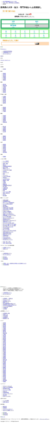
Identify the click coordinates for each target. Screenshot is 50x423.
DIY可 (4, 194)
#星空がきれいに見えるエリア (9, 220)
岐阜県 (4, 109)
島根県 (4, 129)
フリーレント (6, 162)
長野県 (4, 97)
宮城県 (4, 77)
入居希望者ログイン (7, 52)
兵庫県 (4, 117)
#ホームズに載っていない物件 (9, 224)
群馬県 (4, 92)
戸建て (4, 181)
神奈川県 (5, 85)
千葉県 (4, 86)
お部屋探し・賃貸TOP (8, 298)
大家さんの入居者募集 (8, 387)
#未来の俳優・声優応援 (8, 209)
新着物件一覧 (6, 318)
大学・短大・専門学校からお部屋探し (11, 2)
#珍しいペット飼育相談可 (8, 202)
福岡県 (4, 144)
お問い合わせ (6, 402)
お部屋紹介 (5, 317)
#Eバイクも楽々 (6, 229)
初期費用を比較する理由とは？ (10, 304)
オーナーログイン (7, 53)
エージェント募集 (7, 389)
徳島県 (4, 140)
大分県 (4, 149)
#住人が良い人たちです (8, 226)
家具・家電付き (6, 193)
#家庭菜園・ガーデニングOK (9, 215)
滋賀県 (4, 119)
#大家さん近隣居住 (7, 211)
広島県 (4, 127)
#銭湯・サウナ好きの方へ (8, 214)
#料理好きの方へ (6, 219)
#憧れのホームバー (7, 234)
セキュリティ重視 (7, 191)
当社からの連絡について (8, 410)
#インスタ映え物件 (7, 216)
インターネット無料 (7, 170)
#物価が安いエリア (7, 221)
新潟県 (4, 100)
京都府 (4, 118)
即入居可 (5, 186)
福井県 (4, 102)
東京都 (4, 84)
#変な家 (4, 205)
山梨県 (4, 96)
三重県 (4, 111)
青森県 (4, 73)
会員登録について (7, 301)
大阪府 (4, 115)
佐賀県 (4, 145)
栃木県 (4, 90)
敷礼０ (4, 164)
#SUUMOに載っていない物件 (9, 225)
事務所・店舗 (6, 180)
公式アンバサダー (7, 396)
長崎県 (4, 147)
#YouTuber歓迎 (6, 228)
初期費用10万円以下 (7, 185)
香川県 (4, 137)
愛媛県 (4, 136)
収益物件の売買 (6, 388)
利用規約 (5, 407)
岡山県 (4, 126)
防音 (4, 190)
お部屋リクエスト (7, 247)
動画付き (5, 184)
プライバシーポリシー (8, 409)
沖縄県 (4, 156)
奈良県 (4, 120)
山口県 (4, 131)
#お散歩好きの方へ (7, 238)
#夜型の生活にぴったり (8, 231)
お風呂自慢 (5, 187)
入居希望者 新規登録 (7, 51)
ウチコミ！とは (6, 299)
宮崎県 (4, 150)
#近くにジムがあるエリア (8, 217)
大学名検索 (5, 315)
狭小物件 (5, 195)
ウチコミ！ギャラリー (8, 393)
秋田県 (4, 76)
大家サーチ (5, 248)
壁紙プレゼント (6, 168)
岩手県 (4, 74)
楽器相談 (5, 189)
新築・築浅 (5, 163)
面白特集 (5, 394)
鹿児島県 (5, 152)
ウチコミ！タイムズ (7, 386)
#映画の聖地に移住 (7, 233)
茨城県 (4, 89)
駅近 (4, 173)
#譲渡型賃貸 (5, 235)
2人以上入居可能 (6, 176)
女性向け (5, 171)
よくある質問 (6, 400)
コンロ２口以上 (6, 179)
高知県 (4, 138)
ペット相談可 (6, 161)
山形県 (4, 78)
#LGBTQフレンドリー (8, 239)
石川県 (4, 99)
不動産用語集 (6, 392)
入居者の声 (5, 307)
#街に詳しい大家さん (7, 212)
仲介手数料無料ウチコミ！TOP (10, 1)
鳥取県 (4, 130)
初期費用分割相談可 (7, 166)
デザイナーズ (6, 172)
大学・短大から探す (7, 243)
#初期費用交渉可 (6, 201)
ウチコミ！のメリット (5, 60)
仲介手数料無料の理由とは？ (9, 303)
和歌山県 (5, 122)
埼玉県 (4, 88)
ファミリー (5, 175)
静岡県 (4, 108)
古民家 (4, 182)
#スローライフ (6, 210)
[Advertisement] (25, 275)
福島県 (4, 79)
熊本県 (4, 148)
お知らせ (5, 391)
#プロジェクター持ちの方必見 (9, 230)
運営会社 (5, 406)
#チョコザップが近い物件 (8, 223)
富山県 (4, 101)
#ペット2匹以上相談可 (8, 203)
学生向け (5, 177)
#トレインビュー (6, 237)
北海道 (4, 69)
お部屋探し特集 (6, 313)
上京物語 (5, 308)
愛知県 (4, 107)
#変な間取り (5, 206)
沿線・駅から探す (7, 241)
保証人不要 (5, 167)
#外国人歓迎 (5, 200)
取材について (6, 302)
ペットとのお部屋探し (8, 306)
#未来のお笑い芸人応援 (8, 207)
